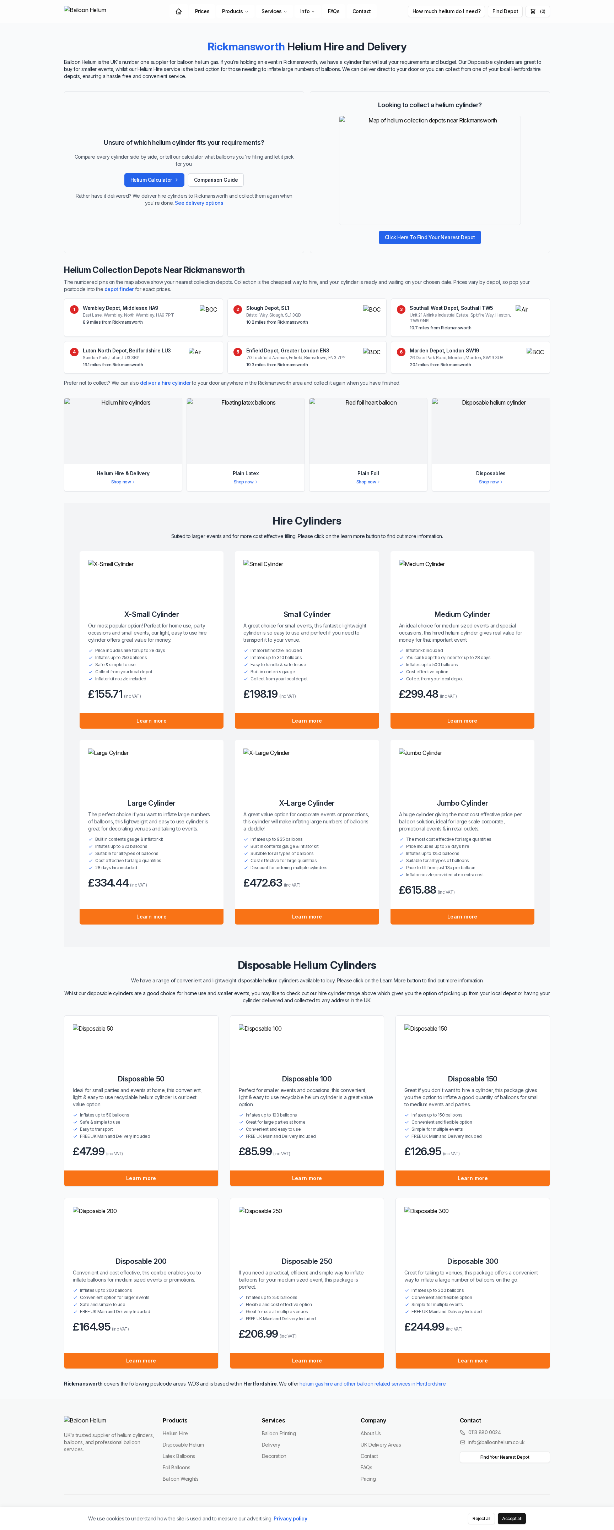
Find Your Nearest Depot (504, 1457)
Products (232, 11)
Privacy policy (290, 1518)
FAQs (333, 11)
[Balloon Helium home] (101, 11)
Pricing (368, 1479)
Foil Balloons (176, 1467)
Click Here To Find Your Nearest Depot (430, 237)
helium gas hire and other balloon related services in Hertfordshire (373, 1384)
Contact (361, 11)
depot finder (119, 289)
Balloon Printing (279, 1433)
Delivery (271, 1445)
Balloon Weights (180, 1479)
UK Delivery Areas (381, 1445)
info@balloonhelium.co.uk (496, 1442)
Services (272, 11)
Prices (202, 11)
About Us (371, 1433)
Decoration (274, 1456)
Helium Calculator (151, 180)
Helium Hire (175, 1433)
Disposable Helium (183, 1445)
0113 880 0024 (484, 1432)
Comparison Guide (216, 180)
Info (304, 11)
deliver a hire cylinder (165, 383)
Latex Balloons (179, 1456)
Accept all (512, 1518)
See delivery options (199, 203)
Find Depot (505, 11)
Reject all (481, 1518)
